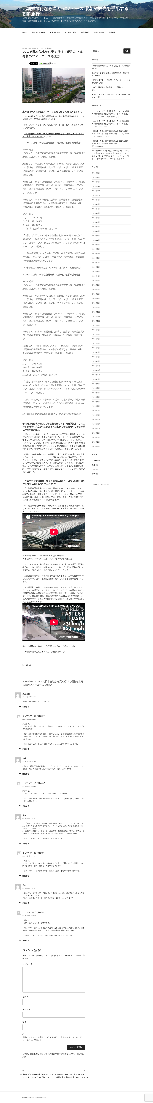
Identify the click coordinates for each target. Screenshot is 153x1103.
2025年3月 (96, 222)
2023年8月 (96, 258)
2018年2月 (96, 410)
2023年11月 (96, 254)
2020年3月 (96, 303)
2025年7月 (96, 209)
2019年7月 (96, 334)
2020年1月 (96, 307)
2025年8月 (96, 204)
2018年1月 (96, 415)
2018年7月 (96, 388)
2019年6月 (96, 339)
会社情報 (95, 465)
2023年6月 (96, 267)
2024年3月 (96, 245)
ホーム (24, 32)
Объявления (97, 146)
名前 (25, 997)
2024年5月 (96, 236)
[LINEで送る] (44, 63)
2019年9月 (96, 325)
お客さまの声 (55, 32)
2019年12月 (96, 312)
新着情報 (28, 665)
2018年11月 (96, 370)
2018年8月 (96, 384)
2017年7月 (96, 437)
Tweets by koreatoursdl (100, 484)
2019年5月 (96, 343)
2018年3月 (96, 406)
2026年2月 (96, 177)
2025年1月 (96, 227)
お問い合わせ (99, 32)
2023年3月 (96, 280)
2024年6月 (96, 231)
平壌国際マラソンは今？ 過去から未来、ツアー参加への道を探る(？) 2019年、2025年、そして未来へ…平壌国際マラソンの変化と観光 (110, 156)
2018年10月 (96, 375)
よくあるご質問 (70, 32)
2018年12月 (96, 366)
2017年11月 (96, 424)
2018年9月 (96, 379)
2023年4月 (96, 276)
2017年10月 (96, 428)
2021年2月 (96, 285)
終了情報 (95, 474)
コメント (27, 964)
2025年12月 (96, 186)
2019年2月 (96, 357)
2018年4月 (96, 402)
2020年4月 (96, 298)
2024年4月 (96, 240)
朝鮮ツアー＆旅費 (38, 32)
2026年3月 (96, 173)
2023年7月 (96, 263)
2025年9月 (96, 200)
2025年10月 (96, 195)
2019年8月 (96, 330)
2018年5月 (96, 397)
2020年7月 (96, 289)
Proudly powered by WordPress (34, 1097)
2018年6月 (96, 393)
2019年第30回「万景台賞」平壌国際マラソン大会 (110, 151)
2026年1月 (96, 182)
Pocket (53, 63)
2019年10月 (96, 321)
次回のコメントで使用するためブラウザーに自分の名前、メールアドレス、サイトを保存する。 (53, 1038)
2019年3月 (96, 352)
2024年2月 (96, 249)
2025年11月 (96, 191)
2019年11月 (96, 316)
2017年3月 (96, 446)
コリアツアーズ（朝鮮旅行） (45, 48)
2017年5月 (96, 442)
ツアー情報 (96, 461)
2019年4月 (96, 348)
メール (26, 1009)
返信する (25, 707)
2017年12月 (96, 419)
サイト (25, 1022)
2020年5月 (96, 294)
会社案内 (112, 32)
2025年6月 (96, 213)
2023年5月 (96, 271)
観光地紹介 (85, 32)
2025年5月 (96, 218)
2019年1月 (96, 361)
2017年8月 (96, 433)
